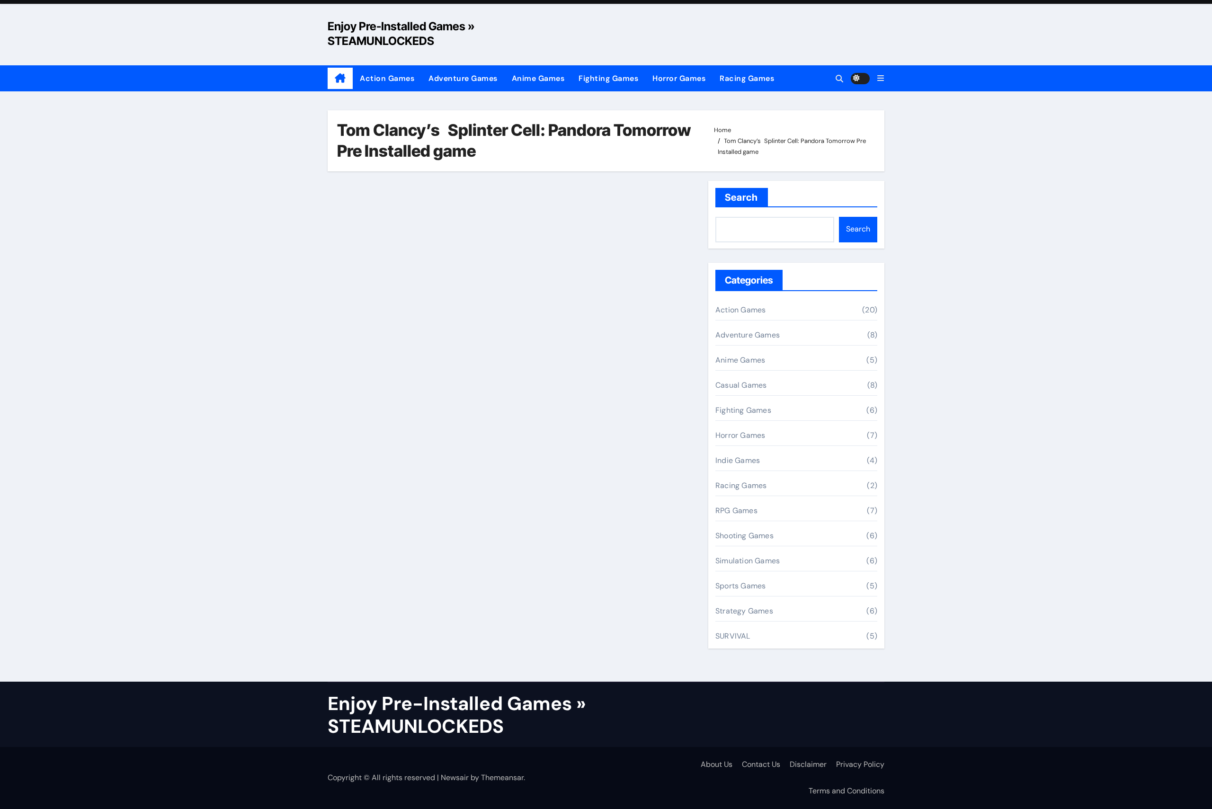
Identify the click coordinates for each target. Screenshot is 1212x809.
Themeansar (502, 777)
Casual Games (740, 385)
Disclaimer (808, 764)
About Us (716, 764)
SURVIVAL (732, 636)
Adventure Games (463, 78)
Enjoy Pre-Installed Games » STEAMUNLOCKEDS (457, 714)
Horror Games (678, 78)
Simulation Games (747, 561)
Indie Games (737, 460)
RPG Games (736, 511)
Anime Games (538, 78)
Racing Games (747, 78)
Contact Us (761, 764)
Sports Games (740, 586)
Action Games (387, 78)
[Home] (340, 78)
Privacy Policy (860, 764)
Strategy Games (744, 611)
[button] (880, 78)
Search (741, 197)
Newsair (455, 777)
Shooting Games (744, 536)
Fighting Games (608, 78)
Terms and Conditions (846, 791)
